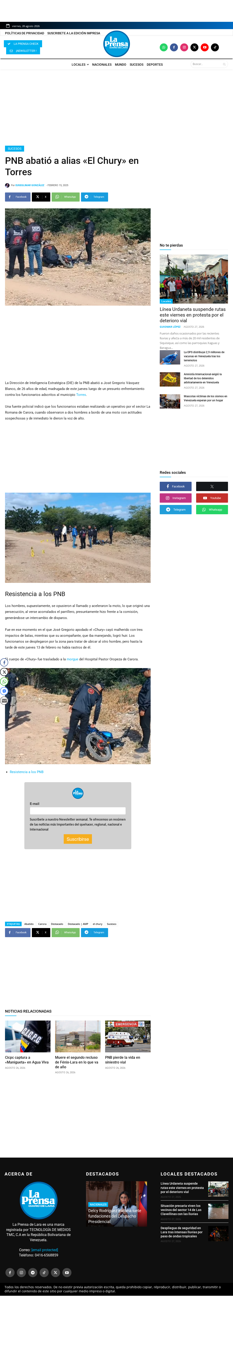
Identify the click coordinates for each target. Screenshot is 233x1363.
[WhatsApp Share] (4, 681)
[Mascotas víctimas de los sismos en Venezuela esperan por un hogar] (170, 401)
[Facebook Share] (4, 662)
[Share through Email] (4, 700)
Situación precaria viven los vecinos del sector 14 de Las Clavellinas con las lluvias (181, 1210)
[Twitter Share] (4, 672)
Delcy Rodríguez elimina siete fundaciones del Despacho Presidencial (114, 1216)
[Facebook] (174, 47)
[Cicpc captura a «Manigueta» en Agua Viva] (28, 1036)
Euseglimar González (29, 185)
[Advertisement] (116, 107)
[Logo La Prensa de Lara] (116, 43)
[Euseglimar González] (8, 185)
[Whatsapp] (164, 47)
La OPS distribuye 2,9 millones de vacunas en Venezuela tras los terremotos (204, 356)
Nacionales (98, 1204)
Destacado (57, 924)
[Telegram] (32, 1272)
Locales (166, 301)
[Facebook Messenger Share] (4, 691)
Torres (81, 395)
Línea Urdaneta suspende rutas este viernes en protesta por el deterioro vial (193, 315)
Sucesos (14, 148)
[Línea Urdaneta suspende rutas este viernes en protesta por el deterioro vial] (194, 279)
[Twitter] (194, 47)
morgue (72, 659)
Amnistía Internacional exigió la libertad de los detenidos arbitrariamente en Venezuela (203, 378)
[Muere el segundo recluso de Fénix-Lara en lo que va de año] (78, 1036)
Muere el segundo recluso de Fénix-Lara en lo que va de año (76, 1062)
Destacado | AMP (78, 924)
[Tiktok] (215, 47)
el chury (97, 924)
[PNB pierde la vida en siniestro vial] (128, 1036)
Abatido (29, 924)
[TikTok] (44, 1272)
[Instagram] (184, 47)
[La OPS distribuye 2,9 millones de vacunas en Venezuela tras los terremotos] (170, 357)
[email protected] (44, 1250)
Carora (42, 924)
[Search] (224, 64)
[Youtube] (205, 47)
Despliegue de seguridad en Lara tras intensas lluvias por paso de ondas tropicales (182, 1232)
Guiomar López (170, 326)
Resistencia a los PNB (26, 772)
